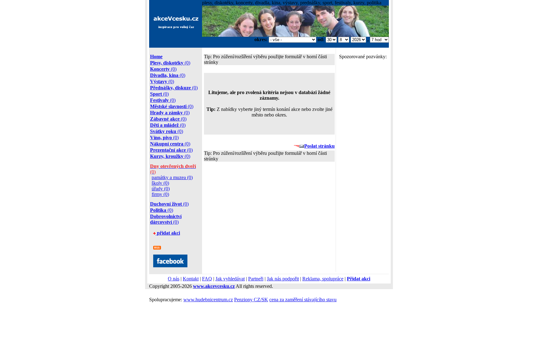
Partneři (255, 278)
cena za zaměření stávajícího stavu (303, 299)
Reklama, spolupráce (322, 278)
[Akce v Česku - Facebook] (170, 265)
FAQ (207, 278)
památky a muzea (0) (172, 177)
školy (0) (160, 183)
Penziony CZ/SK (251, 299)
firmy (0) (160, 194)
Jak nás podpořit (283, 278)
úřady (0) (161, 188)
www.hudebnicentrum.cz (208, 299)
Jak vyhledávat (230, 278)
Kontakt (191, 278)
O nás (173, 278)
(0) (170, 62)
